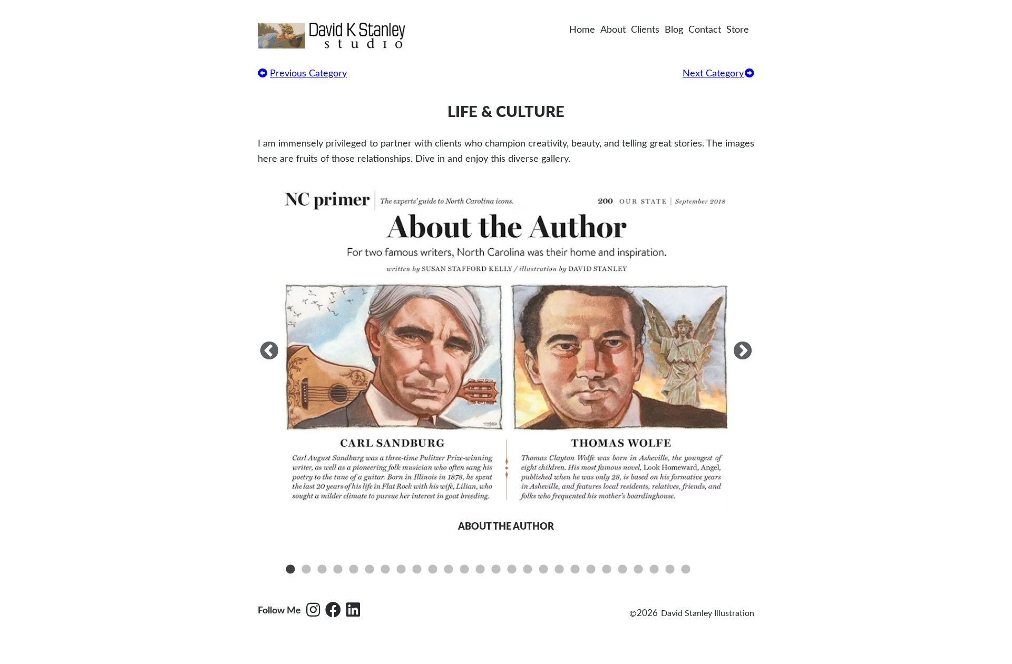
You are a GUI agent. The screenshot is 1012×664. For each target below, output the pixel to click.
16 (527, 569)
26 (685, 569)
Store (737, 30)
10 (432, 569)
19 (575, 569)
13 (480, 569)
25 (670, 569)
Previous (269, 351)
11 (448, 569)
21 (606, 569)
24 (654, 569)
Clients (645, 30)
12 (464, 569)
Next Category (713, 74)
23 (638, 569)
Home (582, 30)
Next (742, 351)
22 (622, 569)
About (613, 30)
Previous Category (308, 74)
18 (559, 569)
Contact (704, 30)
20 (591, 569)
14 (496, 569)
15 (512, 569)
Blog (674, 30)
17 (543, 569)
